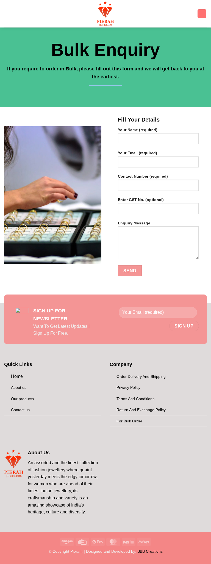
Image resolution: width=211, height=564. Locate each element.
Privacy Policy (128, 387)
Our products (22, 399)
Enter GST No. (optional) (141, 199)
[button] (12, 13)
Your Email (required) (137, 153)
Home (17, 376)
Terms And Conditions (135, 399)
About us (18, 387)
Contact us (20, 410)
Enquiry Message (134, 223)
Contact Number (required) (143, 176)
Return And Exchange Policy (141, 410)
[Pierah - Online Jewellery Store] (106, 13)
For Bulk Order (129, 421)
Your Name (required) (137, 130)
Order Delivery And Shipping (141, 376)
